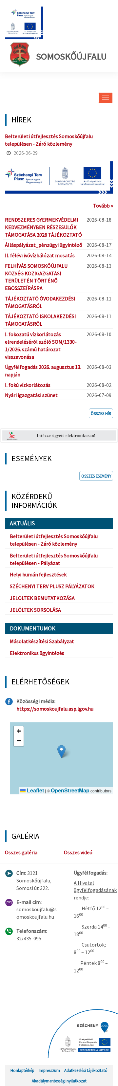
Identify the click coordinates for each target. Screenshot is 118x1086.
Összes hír (101, 413)
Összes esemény (96, 476)
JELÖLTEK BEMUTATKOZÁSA (42, 598)
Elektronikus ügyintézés (37, 653)
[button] (61, 751)
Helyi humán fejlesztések (38, 574)
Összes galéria (21, 852)
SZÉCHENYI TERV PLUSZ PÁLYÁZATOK (52, 586)
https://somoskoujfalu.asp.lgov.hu (54, 708)
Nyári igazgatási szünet (31, 395)
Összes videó (78, 852)
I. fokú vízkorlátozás (27, 385)
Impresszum (49, 1070)
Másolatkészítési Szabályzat (42, 641)
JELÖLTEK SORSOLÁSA (35, 609)
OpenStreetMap (70, 790)
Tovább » (103, 205)
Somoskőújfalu (71, 56)
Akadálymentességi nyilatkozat (59, 1080)
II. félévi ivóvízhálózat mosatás (40, 255)
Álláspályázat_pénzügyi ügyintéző (43, 245)
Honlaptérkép (22, 1070)
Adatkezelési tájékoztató (86, 1070)
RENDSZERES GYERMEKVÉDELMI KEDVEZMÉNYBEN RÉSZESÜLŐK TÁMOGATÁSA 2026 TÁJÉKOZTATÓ (43, 227)
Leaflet (35, 790)
